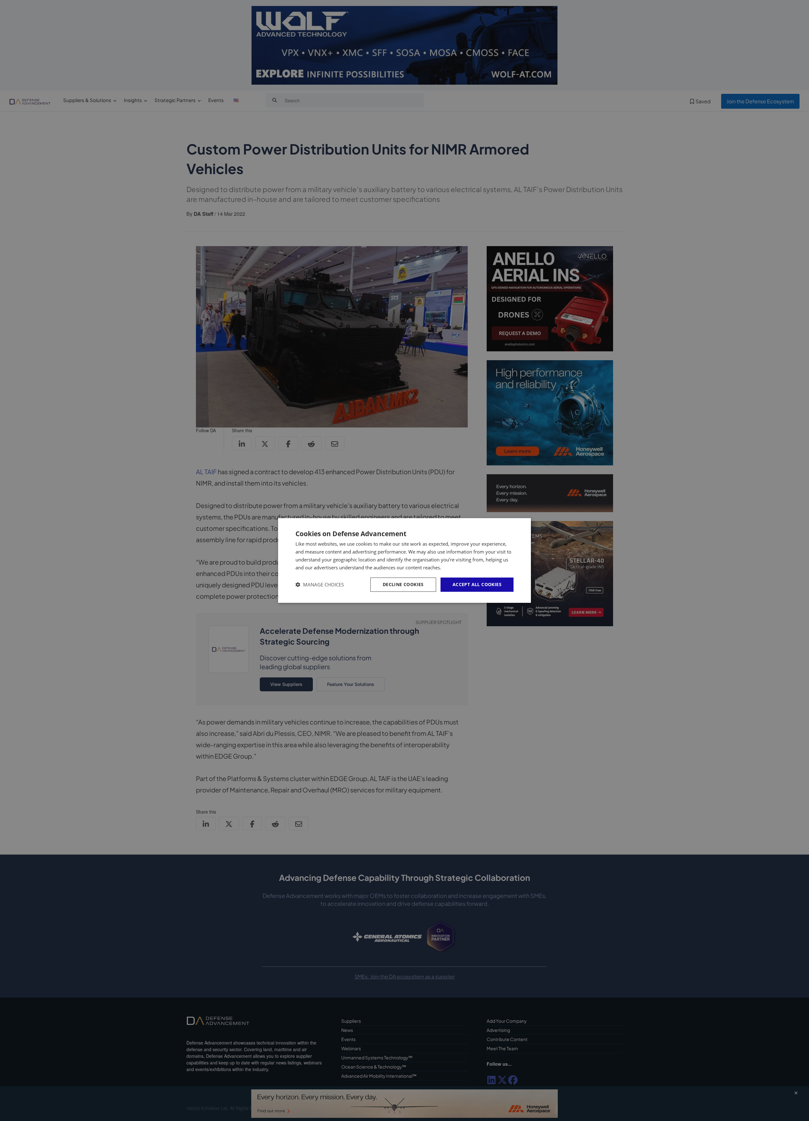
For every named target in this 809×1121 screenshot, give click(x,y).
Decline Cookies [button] (403, 584)
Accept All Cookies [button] (477, 584)
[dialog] (404, 560)
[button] (319, 585)
